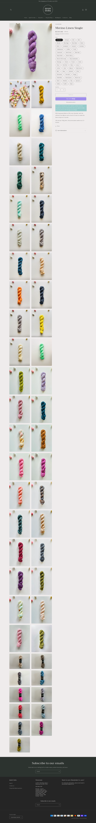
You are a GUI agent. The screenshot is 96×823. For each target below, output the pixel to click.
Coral (74, 49)
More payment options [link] (70, 102)
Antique (67, 40)
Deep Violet (59, 55)
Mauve (71, 68)
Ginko (79, 62)
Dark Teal (77, 52)
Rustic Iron (77, 77)
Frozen (73, 62)
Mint (58, 71)
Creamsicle (59, 52)
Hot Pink (65, 65)
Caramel (74, 46)
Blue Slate (74, 43)
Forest (66, 62)
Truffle (65, 84)
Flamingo (59, 62)
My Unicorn (79, 68)
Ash (73, 40)
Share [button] (58, 126)
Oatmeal (71, 71)
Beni (79, 40)
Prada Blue (59, 77)
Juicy (77, 65)
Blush (82, 43)
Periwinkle (59, 74)
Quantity (57, 87)
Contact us (11, 785)
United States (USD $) (15, 817)
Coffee (68, 49)
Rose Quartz (69, 77)
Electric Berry (69, 55)
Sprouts (78, 80)
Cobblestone (60, 49)
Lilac (65, 68)
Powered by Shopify (83, 818)
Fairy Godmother (74, 58)
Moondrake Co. (76, 818)
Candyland (65, 46)
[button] (10, 9)
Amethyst (59, 40)
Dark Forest (68, 52)
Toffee (58, 84)
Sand (58, 80)
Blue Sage (66, 43)
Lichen (58, 68)
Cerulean (81, 46)
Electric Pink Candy (61, 58)
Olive (77, 71)
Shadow (65, 80)
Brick (58, 46)
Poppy (74, 74)
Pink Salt (68, 74)
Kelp (72, 65)
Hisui (58, 65)
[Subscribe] (59, 771)
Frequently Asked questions (15, 788)
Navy (64, 71)
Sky (71, 80)
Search (11, 783)
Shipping (57, 33)
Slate (71, 84)
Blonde (58, 43)
